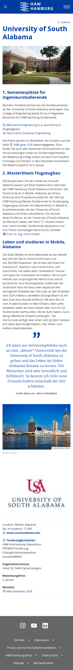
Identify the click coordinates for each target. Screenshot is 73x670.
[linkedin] (45, 626)
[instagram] (23, 626)
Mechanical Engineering (22, 125)
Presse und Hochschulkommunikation (31, 648)
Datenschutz (50, 655)
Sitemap (18, 663)
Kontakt (19, 640)
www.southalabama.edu (23, 533)
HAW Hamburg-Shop (18, 655)
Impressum (41, 640)
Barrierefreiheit (43, 663)
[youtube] (34, 626)
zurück (65, 22)
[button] (7, 7)
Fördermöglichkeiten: (21, 540)
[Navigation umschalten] (66, 7)
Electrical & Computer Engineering (29, 133)
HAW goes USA (23, 145)
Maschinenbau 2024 (19, 591)
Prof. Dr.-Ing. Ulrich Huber (23, 234)
